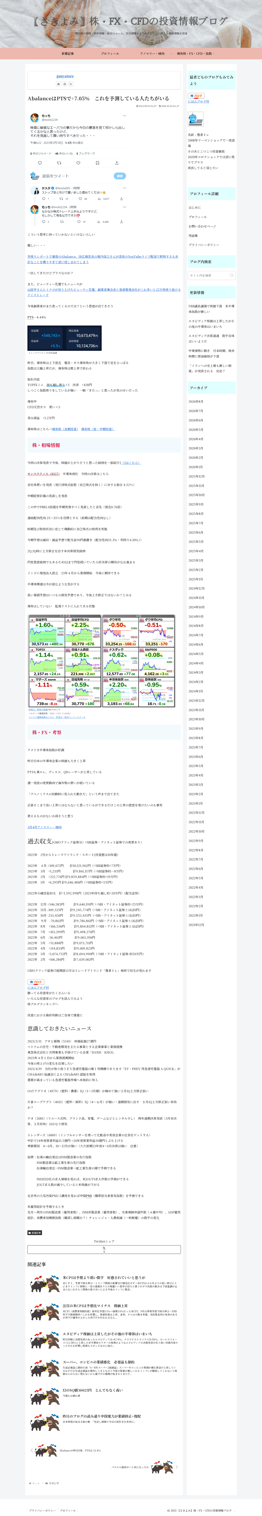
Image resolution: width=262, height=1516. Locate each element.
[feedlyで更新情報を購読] (64, 83)
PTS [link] (30, 317)
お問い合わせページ (202, 226)
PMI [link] (89, 1196)
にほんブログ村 (38, 987)
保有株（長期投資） (65, 429)
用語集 (193, 235)
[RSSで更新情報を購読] (70, 83)
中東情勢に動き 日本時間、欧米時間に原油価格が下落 (212, 353)
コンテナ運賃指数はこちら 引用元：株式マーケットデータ (57, 717)
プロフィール (198, 217)
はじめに (195, 207)
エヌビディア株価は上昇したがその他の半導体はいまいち (211, 324)
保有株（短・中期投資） (98, 429)
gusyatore (65, 76)
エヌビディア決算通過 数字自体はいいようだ (211, 339)
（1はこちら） (131, 463)
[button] (231, 275)
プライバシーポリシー (204, 245)
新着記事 (36, 1232)
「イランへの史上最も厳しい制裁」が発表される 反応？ (210, 368)
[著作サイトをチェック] (58, 83)
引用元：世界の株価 (38, 709)
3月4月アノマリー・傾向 (44, 827)
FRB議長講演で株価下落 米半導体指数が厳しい (211, 309)
